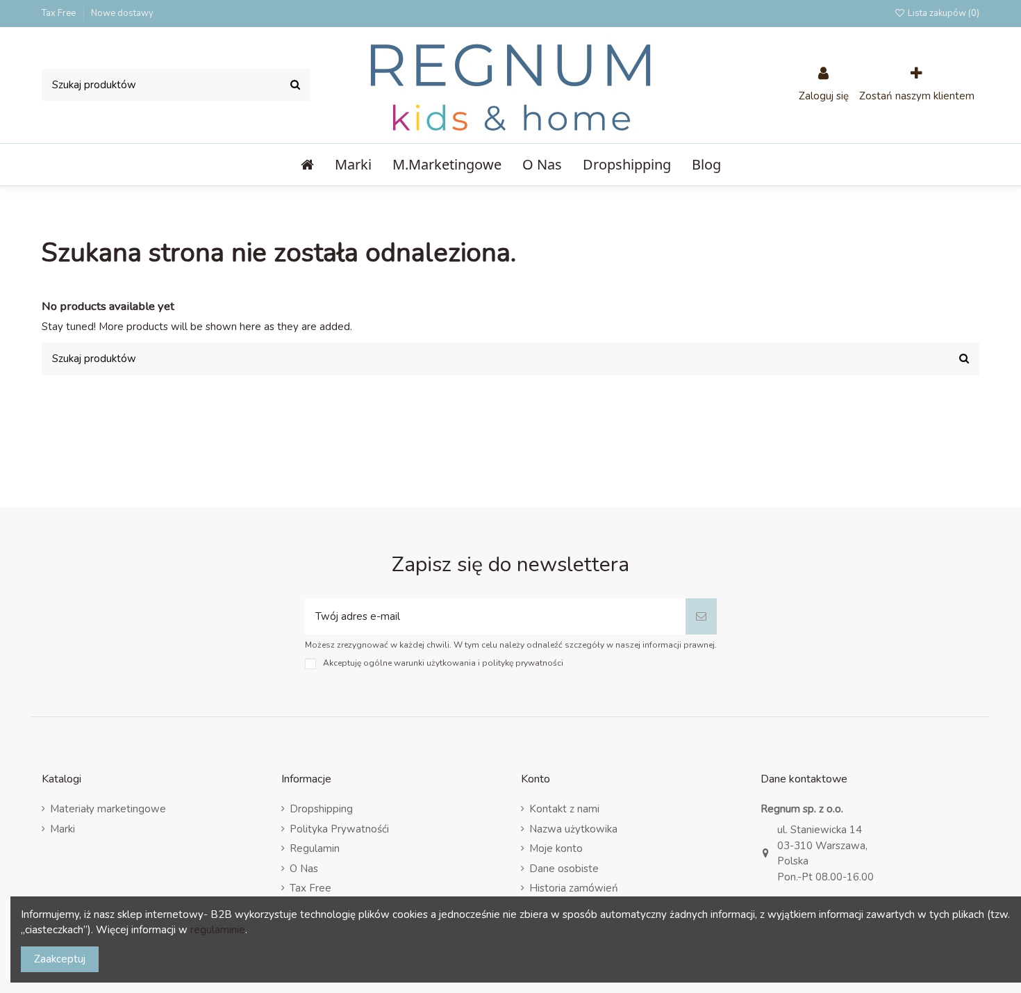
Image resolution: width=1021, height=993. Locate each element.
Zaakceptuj (59, 959)
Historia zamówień (573, 888)
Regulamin (315, 848)
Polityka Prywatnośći (339, 829)
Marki (62, 829)
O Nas (304, 869)
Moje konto (556, 848)
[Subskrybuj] (701, 616)
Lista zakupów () (942, 13)
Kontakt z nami (564, 809)
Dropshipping (321, 809)
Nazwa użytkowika (573, 829)
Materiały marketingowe (108, 809)
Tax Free (60, 13)
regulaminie (217, 930)
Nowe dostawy (122, 13)
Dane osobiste (564, 869)
